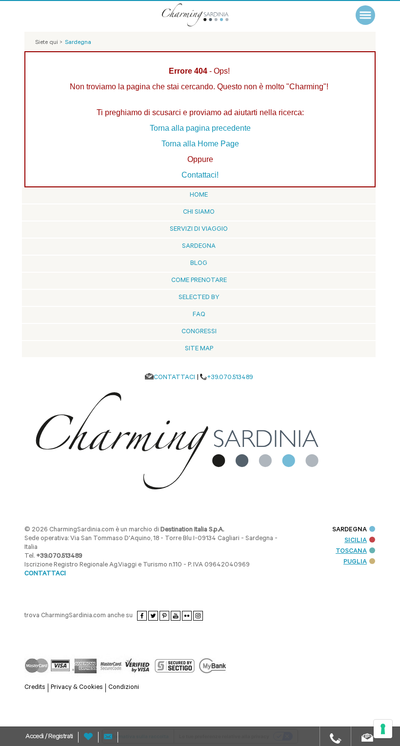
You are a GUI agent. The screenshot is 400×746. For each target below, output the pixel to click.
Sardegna (199, 246)
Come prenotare (199, 280)
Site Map (199, 349)
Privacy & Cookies (77, 687)
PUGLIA (355, 562)
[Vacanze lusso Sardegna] (207, 14)
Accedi (35, 737)
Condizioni (123, 687)
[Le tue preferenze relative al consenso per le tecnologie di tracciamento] (383, 729)
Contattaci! (200, 175)
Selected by (199, 298)
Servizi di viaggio (199, 229)
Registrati (60, 737)
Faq (199, 315)
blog (198, 263)
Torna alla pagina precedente (200, 128)
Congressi (199, 332)
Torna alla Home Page (200, 144)
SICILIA (355, 540)
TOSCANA (351, 551)
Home (199, 195)
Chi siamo (199, 212)
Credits (34, 687)
